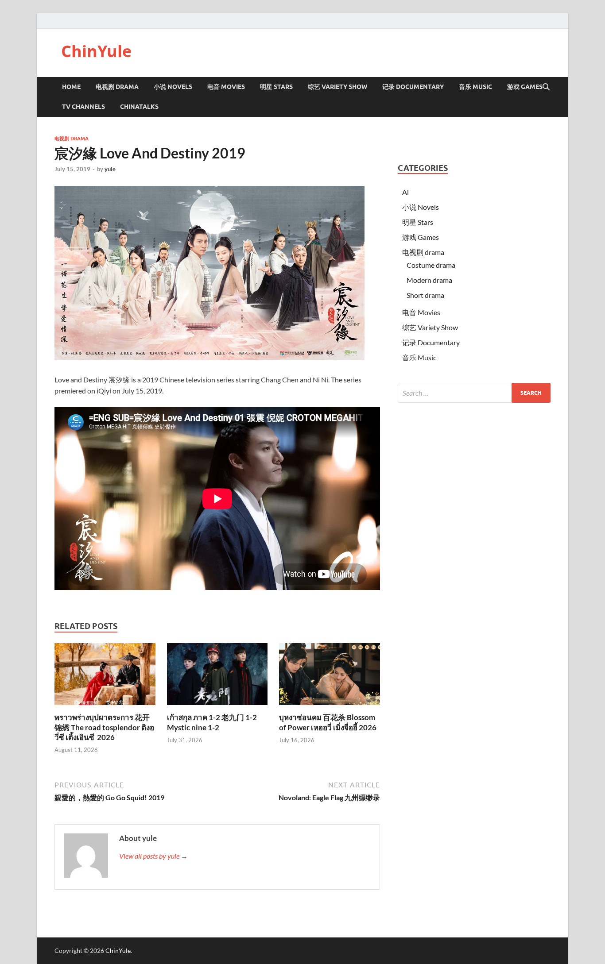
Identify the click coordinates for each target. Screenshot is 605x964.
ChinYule (96, 51)
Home (71, 86)
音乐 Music (475, 86)
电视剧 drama (71, 138)
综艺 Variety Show (337, 86)
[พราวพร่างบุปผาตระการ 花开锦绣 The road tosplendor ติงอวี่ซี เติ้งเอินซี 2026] (104, 677)
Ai (405, 192)
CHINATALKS (139, 106)
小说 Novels (173, 86)
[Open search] (546, 87)
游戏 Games (525, 86)
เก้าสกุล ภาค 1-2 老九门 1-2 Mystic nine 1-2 (212, 722)
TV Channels (83, 106)
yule (110, 169)
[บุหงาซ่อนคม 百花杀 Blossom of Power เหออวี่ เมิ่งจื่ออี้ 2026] (329, 677)
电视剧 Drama (117, 86)
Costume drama (431, 265)
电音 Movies (226, 86)
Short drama (425, 295)
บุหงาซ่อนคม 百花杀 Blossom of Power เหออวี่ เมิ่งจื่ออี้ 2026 (327, 722)
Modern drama (429, 280)
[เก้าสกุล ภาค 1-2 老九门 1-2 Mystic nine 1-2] (217, 677)
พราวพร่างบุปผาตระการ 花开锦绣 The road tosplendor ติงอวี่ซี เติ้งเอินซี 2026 (104, 727)
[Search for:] (474, 393)
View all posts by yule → (153, 856)
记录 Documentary (413, 86)
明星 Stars (276, 86)
